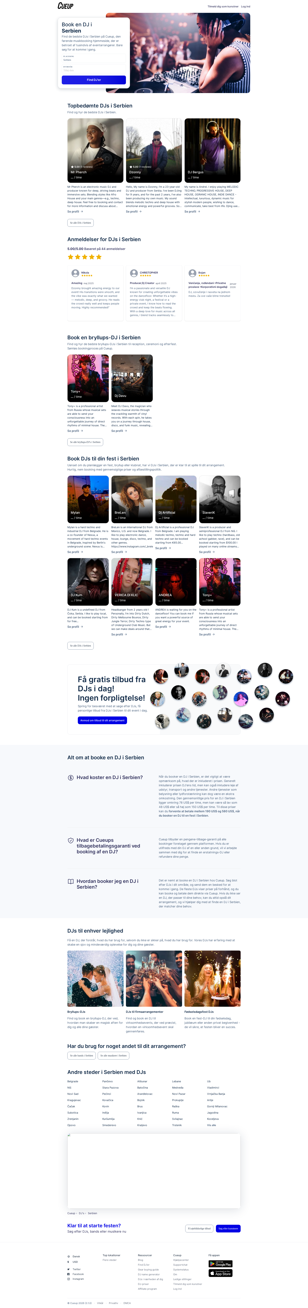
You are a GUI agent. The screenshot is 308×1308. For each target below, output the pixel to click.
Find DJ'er (144, 1264)
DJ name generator (149, 1274)
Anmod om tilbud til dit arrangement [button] (102, 720)
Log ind (245, 6)
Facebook (78, 1274)
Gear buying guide (148, 1269)
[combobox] (79, 60)
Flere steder (110, 1259)
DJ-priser (143, 1284)
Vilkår (100, 1303)
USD (72, 1261)
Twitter (77, 1269)
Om (175, 1274)
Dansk (76, 1256)
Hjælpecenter (181, 1259)
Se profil (73, 211)
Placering (68, 56)
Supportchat (180, 1264)
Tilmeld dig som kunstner (223, 6)
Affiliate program (147, 1288)
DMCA (127, 1303)
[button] (80, 223)
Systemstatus (181, 1269)
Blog (140, 1259)
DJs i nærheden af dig (150, 1279)
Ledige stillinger (182, 1279)
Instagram (78, 1278)
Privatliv (113, 1303)
